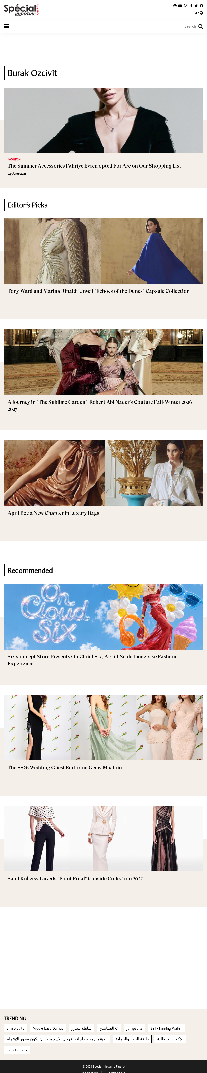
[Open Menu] (6, 26)
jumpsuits (135, 1028)
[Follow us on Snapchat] (201, 6)
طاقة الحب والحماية (132, 1039)
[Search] (198, 27)
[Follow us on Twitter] (196, 6)
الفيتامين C (109, 1028)
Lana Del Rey (17, 1050)
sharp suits (15, 1028)
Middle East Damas (48, 1028)
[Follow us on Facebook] (191, 6)
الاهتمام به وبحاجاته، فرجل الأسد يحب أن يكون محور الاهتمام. (57, 1039)
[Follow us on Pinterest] (175, 6)
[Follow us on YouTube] (180, 6)
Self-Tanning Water (166, 1028)
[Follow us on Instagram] (185, 6)
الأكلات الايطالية (170, 1039)
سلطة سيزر (81, 1028)
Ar (197, 13)
